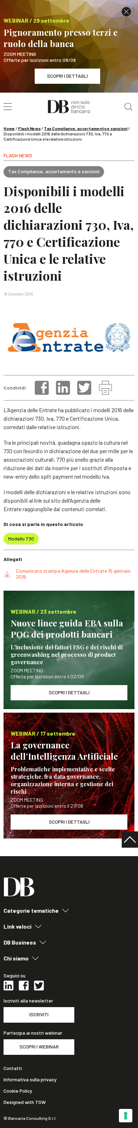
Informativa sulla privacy (30, 1079)
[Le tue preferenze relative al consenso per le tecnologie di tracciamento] (125, 1115)
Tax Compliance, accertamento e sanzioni (85, 128)
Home (9, 128)
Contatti (13, 1068)
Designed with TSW (25, 1102)
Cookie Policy (18, 1091)
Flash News (29, 128)
